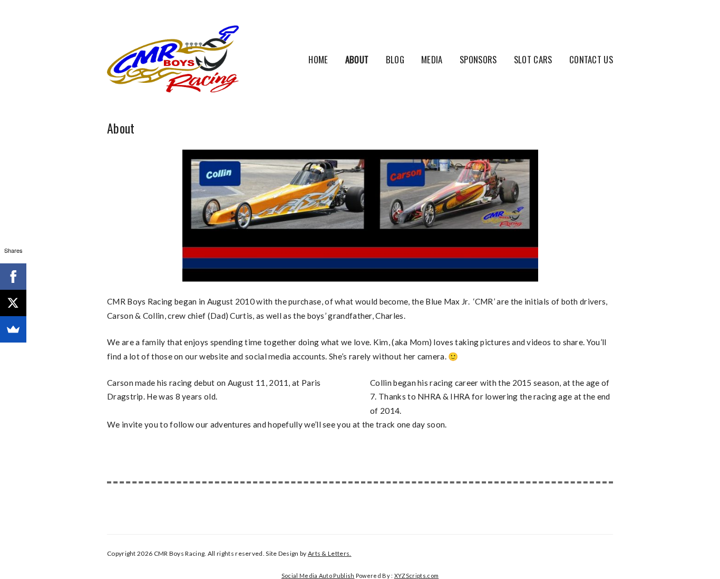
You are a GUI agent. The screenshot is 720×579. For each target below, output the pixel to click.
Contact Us (591, 59)
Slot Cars (533, 59)
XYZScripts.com (416, 575)
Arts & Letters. (330, 553)
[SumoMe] (13, 329)
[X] (13, 303)
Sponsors (478, 59)
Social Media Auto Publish (318, 575)
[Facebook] (13, 276)
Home (318, 59)
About (357, 59)
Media (432, 59)
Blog (395, 59)
